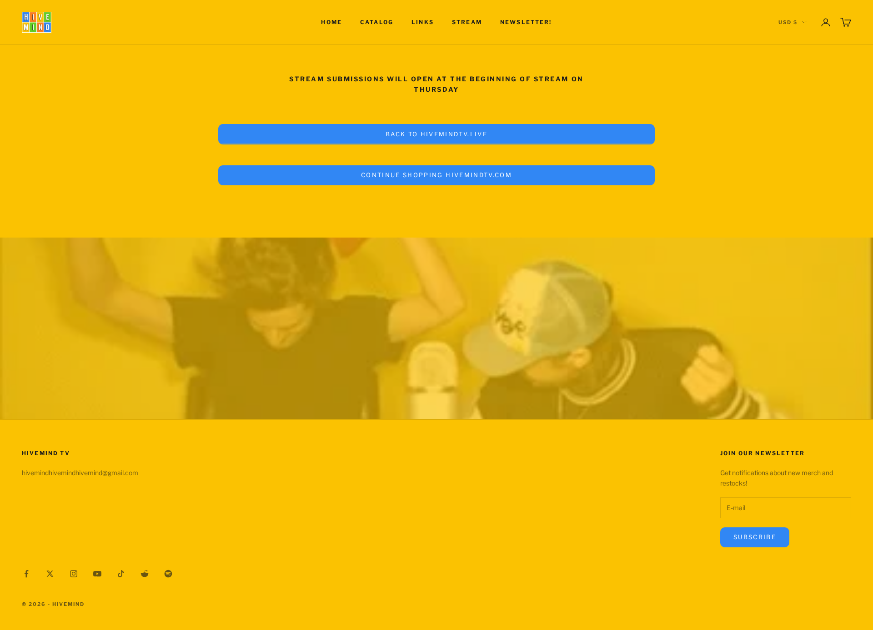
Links (422, 22)
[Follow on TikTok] (120, 573)
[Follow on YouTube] (97, 573)
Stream (467, 22)
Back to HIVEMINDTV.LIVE (436, 134)
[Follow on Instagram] (73, 573)
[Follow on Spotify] (168, 573)
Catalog (376, 22)
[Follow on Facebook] (26, 573)
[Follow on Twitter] (50, 573)
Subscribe (754, 537)
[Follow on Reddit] (144, 573)
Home (331, 22)
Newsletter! (526, 22)
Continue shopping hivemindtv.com (436, 175)
